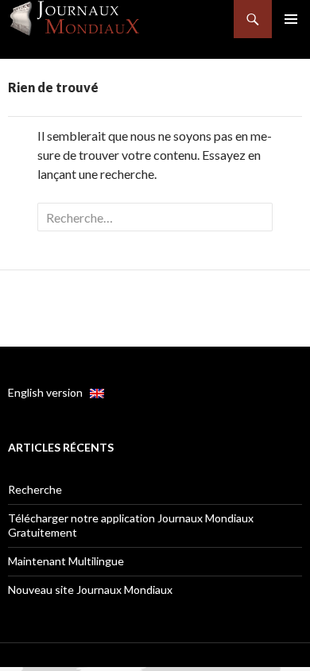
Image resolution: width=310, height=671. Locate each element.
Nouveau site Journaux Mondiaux (90, 589)
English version (49, 392)
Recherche (35, 489)
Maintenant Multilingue (66, 561)
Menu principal (291, 19)
